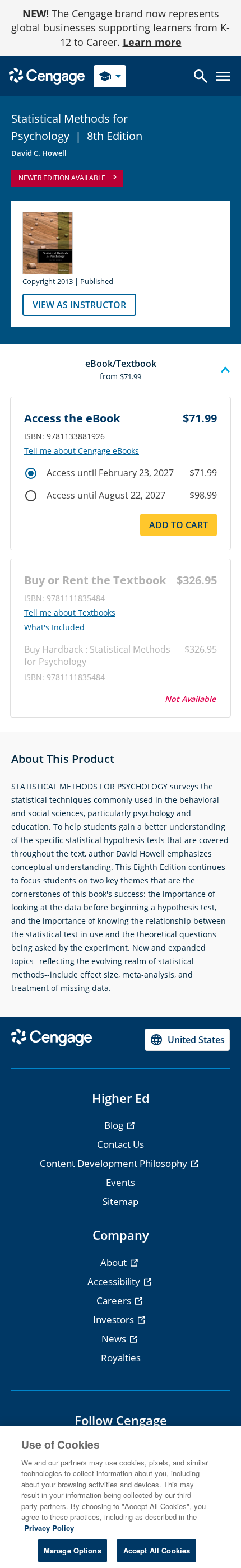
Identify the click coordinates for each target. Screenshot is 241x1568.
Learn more (152, 42)
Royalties (121, 1357)
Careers (114, 1300)
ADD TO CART (178, 525)
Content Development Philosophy (114, 1163)
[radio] (31, 473)
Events (120, 1182)
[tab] (120, 370)
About (114, 1262)
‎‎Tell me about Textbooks (69, 612)
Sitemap (120, 1201)
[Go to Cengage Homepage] (47, 75)
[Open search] (201, 76)
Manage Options (72, 1550)
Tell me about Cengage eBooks (81, 450)
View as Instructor (79, 305)
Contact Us (120, 1144)
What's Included (54, 627)
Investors (114, 1319)
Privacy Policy (49, 1528)
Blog (115, 1125)
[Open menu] (223, 76)
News (114, 1338)
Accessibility (114, 1281)
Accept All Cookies (156, 1550)
